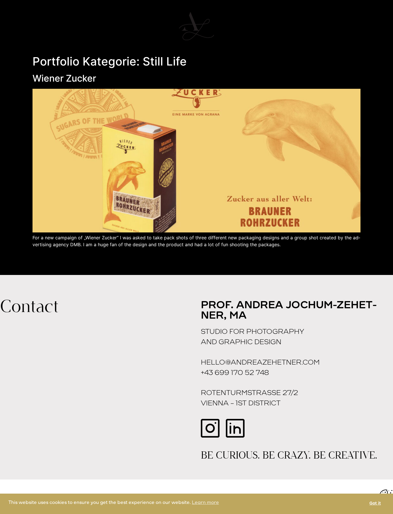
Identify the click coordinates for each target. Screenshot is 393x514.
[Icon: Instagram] (210, 428)
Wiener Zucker (64, 78)
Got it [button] (375, 503)
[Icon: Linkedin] (235, 428)
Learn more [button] (205, 502)
